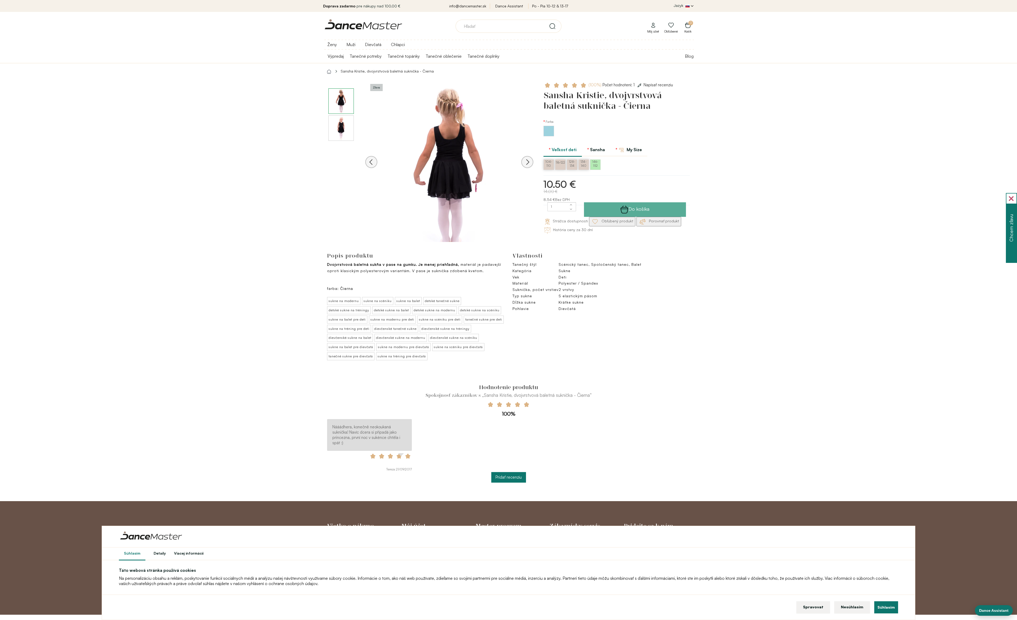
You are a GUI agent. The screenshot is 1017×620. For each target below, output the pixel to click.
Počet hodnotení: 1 (612, 84)
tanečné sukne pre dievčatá (351, 356)
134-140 (584, 164)
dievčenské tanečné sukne (395, 329)
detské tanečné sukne (442, 301)
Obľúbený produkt (616, 221)
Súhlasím (886, 607)
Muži (350, 44)
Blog (689, 56)
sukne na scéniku (378, 301)
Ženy (332, 44)
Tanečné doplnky (483, 56)
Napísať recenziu (658, 84)
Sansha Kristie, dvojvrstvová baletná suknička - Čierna (387, 71)
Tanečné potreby (366, 56)
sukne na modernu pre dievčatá (403, 347)
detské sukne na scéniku (479, 310)
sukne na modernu (344, 301)
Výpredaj (336, 56)
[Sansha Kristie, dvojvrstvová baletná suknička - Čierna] (449, 169)
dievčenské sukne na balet (350, 338)
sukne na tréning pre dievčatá (402, 356)
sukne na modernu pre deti (392, 319)
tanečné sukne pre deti (483, 319)
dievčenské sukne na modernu (400, 338)
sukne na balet (408, 301)
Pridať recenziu (509, 477)
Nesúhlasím (852, 607)
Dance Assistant (509, 6)
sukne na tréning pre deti (349, 329)
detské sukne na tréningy (349, 310)
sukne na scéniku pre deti (440, 319)
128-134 (572, 164)
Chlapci (398, 44)
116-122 (560, 162)
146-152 (595, 164)
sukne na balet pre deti (347, 319)
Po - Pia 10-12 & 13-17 (550, 6)
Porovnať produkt (663, 221)
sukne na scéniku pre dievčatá (458, 347)
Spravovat (813, 607)
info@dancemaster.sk (467, 6)
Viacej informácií (189, 553)
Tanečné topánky (403, 56)
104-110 (548, 164)
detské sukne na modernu (434, 310)
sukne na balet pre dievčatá (351, 347)
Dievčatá (373, 44)
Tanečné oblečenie (444, 56)
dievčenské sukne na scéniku (453, 338)
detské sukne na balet (391, 310)
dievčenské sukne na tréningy (445, 329)
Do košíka (638, 209)
